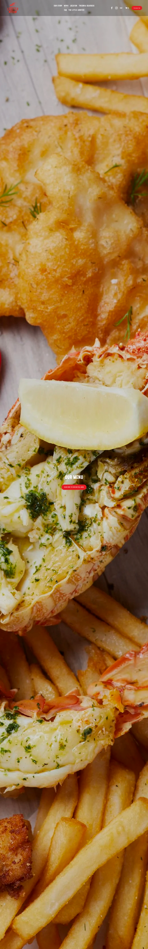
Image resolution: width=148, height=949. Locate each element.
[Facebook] (111, 7)
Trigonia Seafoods (86, 6)
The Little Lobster (76, 10)
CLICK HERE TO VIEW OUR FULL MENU (74, 487)
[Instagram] (116, 7)
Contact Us (137, 8)
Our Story (58, 6)
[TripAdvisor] (121, 7)
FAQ (65, 10)
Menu (66, 6)
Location (73, 6)
